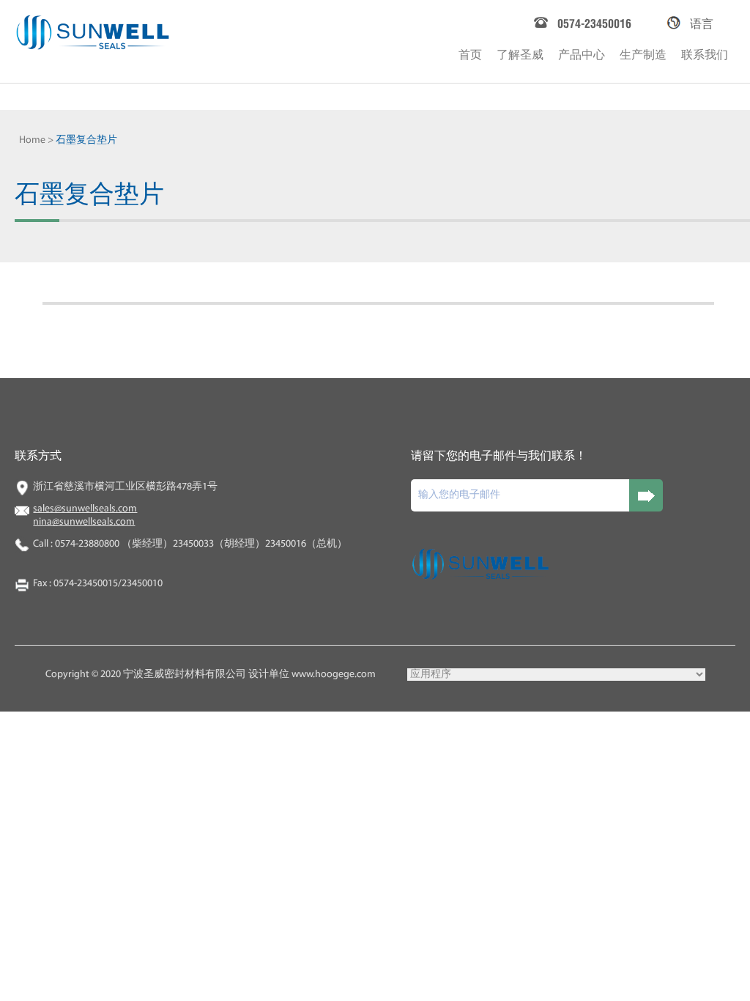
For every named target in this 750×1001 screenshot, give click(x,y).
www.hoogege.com (334, 674)
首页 (470, 53)
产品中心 (581, 53)
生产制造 (643, 53)
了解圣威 (520, 53)
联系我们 (704, 53)
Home (32, 140)
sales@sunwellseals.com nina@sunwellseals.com (85, 515)
